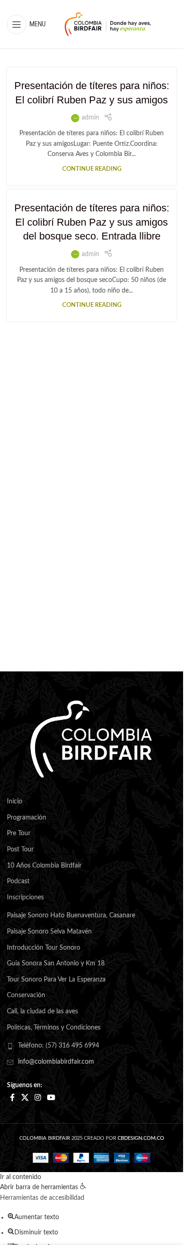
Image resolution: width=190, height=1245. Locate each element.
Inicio (14, 801)
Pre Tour (18, 833)
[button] (43, 1187)
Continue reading (91, 169)
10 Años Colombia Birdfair (44, 865)
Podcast (18, 881)
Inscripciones (25, 897)
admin (90, 117)
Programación (26, 817)
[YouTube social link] (51, 1097)
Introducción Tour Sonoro (43, 948)
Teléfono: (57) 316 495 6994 (58, 1045)
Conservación (26, 995)
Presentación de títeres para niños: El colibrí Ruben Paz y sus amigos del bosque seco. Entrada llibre (91, 222)
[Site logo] (108, 24)
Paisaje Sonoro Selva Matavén (49, 931)
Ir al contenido (20, 1177)
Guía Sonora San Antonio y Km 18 (56, 963)
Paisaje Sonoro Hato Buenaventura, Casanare (71, 915)
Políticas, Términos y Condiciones (54, 1027)
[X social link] (24, 1097)
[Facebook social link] (12, 1097)
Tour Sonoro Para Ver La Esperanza (56, 979)
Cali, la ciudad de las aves (42, 1011)
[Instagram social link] (37, 1097)
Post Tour (20, 849)
